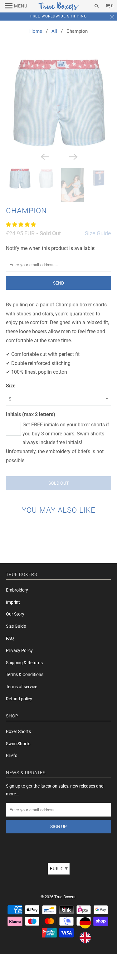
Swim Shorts (18, 743)
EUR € (59, 868)
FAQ (10, 638)
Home (35, 31)
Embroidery (17, 589)
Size (11, 386)
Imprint (13, 602)
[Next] (73, 156)
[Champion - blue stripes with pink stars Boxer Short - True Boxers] (58, 103)
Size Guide (98, 233)
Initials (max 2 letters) (30, 414)
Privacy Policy (19, 650)
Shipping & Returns (24, 662)
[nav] (16, 6)
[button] (21, 225)
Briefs (11, 755)
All (54, 31)
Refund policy (19, 698)
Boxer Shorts (18, 731)
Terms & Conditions (24, 674)
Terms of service (21, 686)
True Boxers (65, 896)
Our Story (15, 613)
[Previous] (44, 156)
